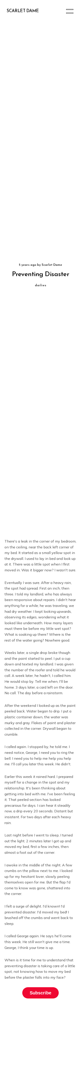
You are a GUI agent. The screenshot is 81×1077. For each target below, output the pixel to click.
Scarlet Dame (23, 11)
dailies (40, 285)
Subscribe (40, 992)
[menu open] (69, 11)
